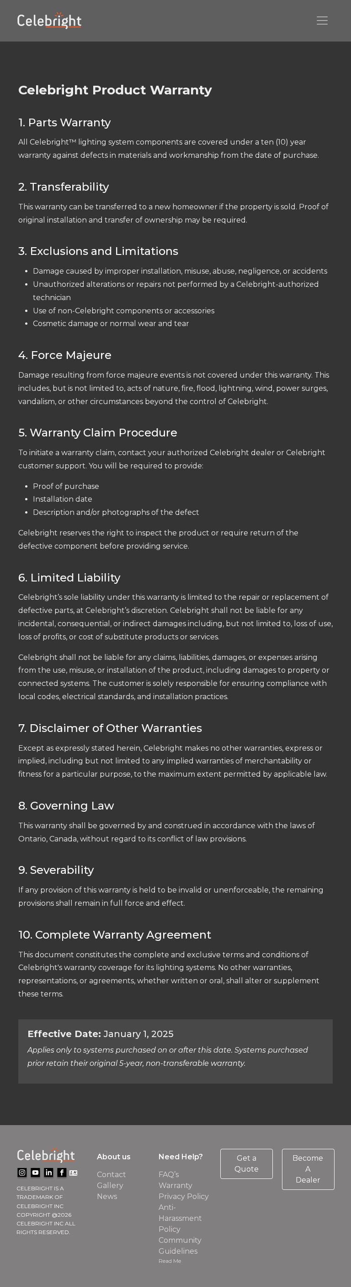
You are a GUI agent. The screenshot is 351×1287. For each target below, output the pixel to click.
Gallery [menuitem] (110, 1185)
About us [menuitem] (114, 1156)
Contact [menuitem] (111, 1174)
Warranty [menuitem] (175, 1185)
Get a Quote (246, 1163)
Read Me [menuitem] (170, 1260)
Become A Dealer (307, 1169)
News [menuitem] (107, 1196)
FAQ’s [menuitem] (169, 1174)
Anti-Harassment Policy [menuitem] (180, 1218)
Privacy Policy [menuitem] (184, 1196)
